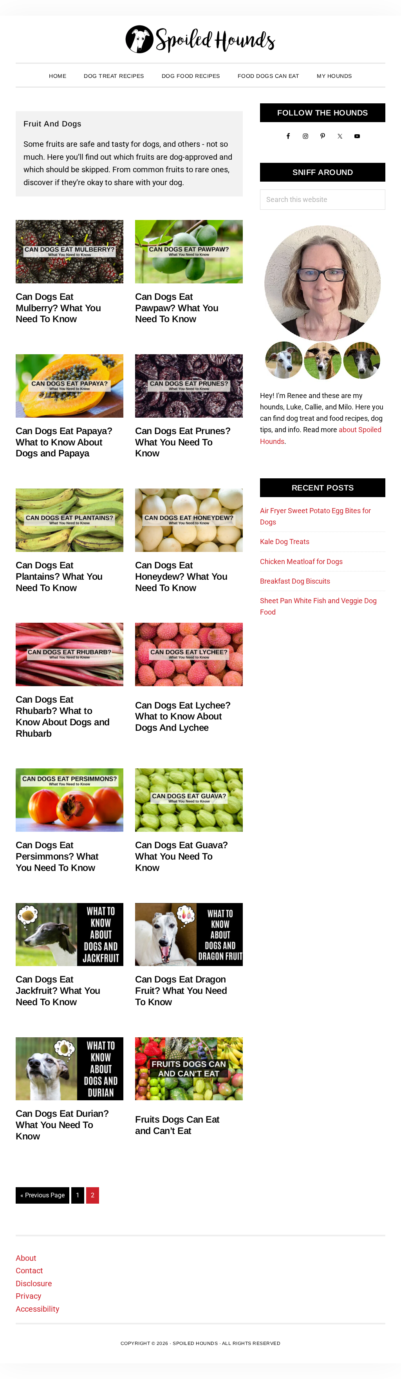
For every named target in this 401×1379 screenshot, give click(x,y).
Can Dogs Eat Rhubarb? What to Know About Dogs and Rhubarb (63, 716)
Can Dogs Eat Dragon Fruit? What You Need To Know (181, 990)
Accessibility (37, 1309)
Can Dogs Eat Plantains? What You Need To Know (59, 576)
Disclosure (34, 1283)
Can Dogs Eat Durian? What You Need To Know (62, 1124)
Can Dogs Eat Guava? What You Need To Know (181, 856)
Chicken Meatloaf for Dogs (301, 561)
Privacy (28, 1296)
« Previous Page (42, 1197)
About (26, 1258)
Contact (29, 1270)
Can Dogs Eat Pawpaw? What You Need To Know (176, 307)
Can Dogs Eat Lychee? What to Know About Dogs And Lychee (182, 716)
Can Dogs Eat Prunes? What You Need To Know (182, 442)
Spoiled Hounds (200, 39)
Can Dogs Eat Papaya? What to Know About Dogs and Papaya (64, 442)
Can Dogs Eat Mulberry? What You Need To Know (58, 307)
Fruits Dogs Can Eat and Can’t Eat (177, 1125)
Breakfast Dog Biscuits (295, 581)
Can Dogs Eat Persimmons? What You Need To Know (57, 856)
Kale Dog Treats (284, 541)
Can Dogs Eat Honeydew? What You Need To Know (181, 576)
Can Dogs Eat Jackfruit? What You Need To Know (58, 990)
